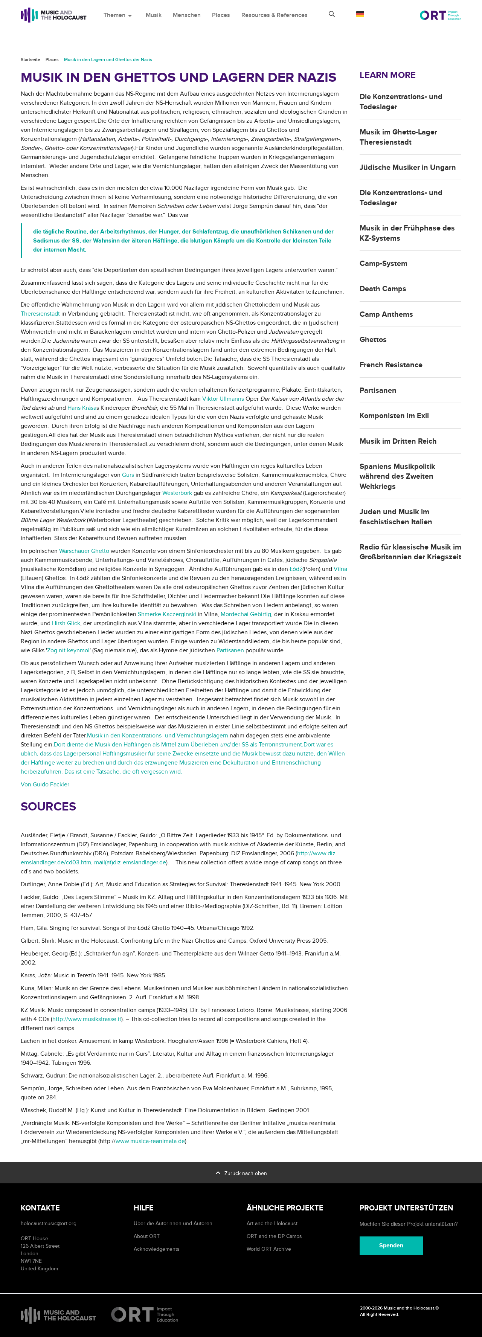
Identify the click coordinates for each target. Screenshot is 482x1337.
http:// (60, 1019)
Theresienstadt (40, 313)
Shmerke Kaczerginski (167, 614)
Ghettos (373, 339)
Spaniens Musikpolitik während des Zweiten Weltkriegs (397, 476)
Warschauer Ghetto (84, 551)
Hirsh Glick (66, 623)
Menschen (187, 15)
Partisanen (230, 650)
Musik (154, 15)
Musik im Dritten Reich (398, 441)
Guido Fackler (51, 784)
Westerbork (177, 493)
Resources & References (274, 15)
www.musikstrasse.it (94, 1019)
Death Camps (383, 288)
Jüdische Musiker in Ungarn (408, 167)
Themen (119, 15)
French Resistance (391, 364)
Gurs (129, 475)
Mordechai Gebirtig (246, 614)
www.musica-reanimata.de (150, 1141)
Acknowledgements (157, 1249)
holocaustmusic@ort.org (48, 1223)
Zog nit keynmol (68, 650)
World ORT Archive (269, 1249)
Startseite (30, 60)
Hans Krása (81, 408)
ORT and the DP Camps (274, 1236)
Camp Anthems (386, 314)
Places (221, 15)
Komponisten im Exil (394, 415)
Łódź (296, 569)
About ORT (147, 1236)
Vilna (340, 569)
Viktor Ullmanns (223, 399)
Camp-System (383, 263)
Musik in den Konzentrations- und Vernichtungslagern (157, 735)
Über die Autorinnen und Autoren (173, 1223)
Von (27, 784)
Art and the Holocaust (272, 1223)
